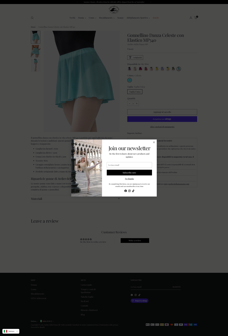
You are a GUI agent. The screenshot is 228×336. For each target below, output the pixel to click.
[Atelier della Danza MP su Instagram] (129, 191)
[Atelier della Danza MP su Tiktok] (133, 191)
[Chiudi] (154, 142)
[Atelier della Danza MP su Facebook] (125, 191)
